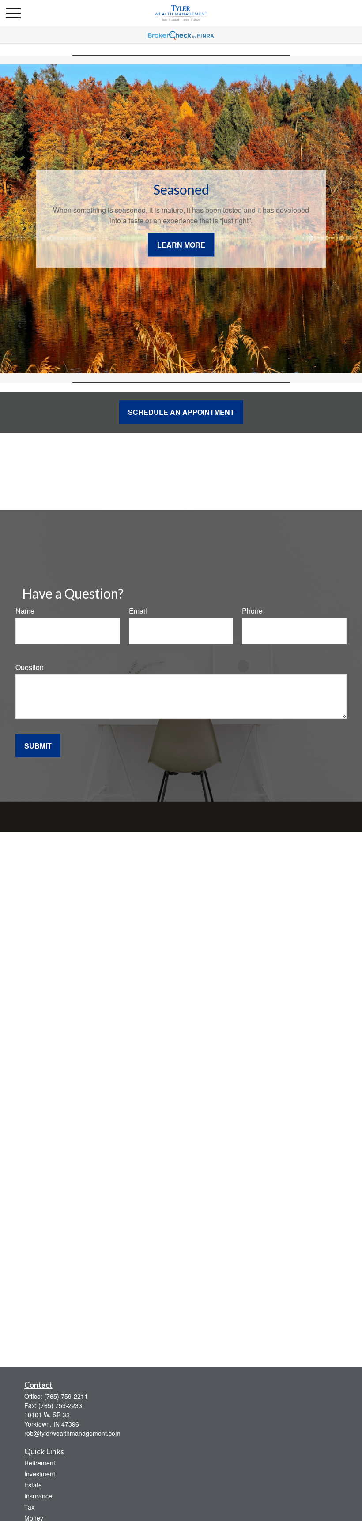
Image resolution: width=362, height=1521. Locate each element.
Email (138, 611)
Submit (38, 746)
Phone (252, 611)
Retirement (39, 1462)
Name (24, 611)
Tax (29, 1506)
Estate (33, 1484)
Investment (39, 1473)
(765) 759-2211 (66, 1396)
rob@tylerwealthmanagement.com (72, 1433)
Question (29, 667)
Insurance (38, 1495)
